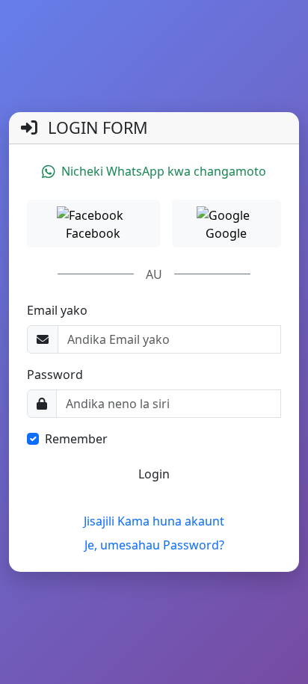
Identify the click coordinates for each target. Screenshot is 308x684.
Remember (76, 439)
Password (55, 374)
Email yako (57, 310)
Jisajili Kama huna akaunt (154, 521)
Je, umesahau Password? (154, 545)
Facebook (93, 233)
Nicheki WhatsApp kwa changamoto (163, 171)
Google (226, 233)
